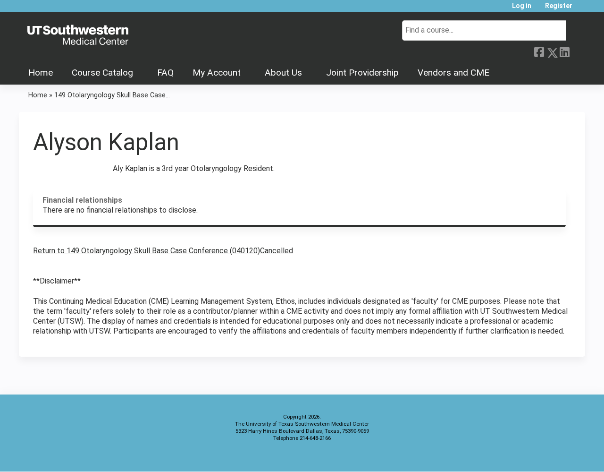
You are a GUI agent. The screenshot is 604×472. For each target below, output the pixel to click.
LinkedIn (564, 50)
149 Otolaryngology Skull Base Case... (112, 95)
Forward (577, 50)
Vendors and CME (453, 72)
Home (40, 72)
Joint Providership (362, 72)
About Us (283, 72)
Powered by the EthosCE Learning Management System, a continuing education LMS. (551, 456)
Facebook (539, 51)
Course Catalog (102, 72)
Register (558, 5)
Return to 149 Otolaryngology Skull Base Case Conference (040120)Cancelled (163, 250)
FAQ (165, 72)
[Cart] (582, 9)
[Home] (78, 35)
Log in (521, 5)
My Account (217, 72)
